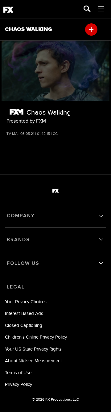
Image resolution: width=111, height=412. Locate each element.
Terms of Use (18, 372)
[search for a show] (87, 9)
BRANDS (18, 239)
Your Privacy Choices (26, 301)
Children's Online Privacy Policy (36, 337)
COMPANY (21, 215)
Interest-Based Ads (24, 313)
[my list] (91, 29)
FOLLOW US (23, 263)
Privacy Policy (18, 384)
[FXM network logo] (16, 111)
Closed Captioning (23, 325)
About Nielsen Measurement (33, 360)
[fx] (8, 10)
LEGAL (16, 286)
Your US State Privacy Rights (33, 349)
